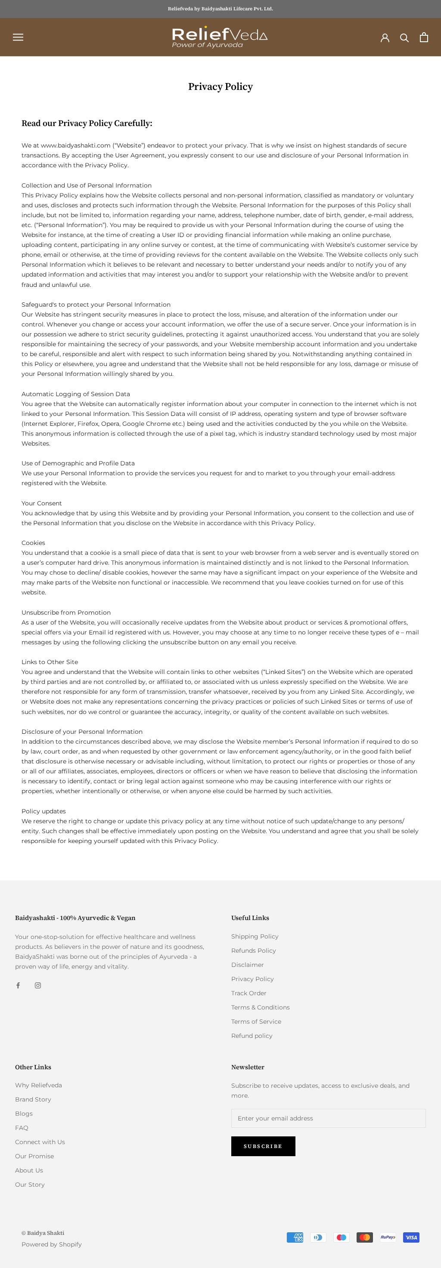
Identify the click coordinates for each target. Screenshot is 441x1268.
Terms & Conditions (260, 1007)
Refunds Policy (253, 950)
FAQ (21, 1128)
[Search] (404, 37)
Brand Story (33, 1099)
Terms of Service (256, 1021)
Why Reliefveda (38, 1085)
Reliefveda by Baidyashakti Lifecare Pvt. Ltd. (220, 9)
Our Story (30, 1184)
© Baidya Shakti (43, 1233)
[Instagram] (38, 985)
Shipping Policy (255, 936)
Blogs (24, 1113)
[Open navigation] (18, 37)
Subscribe (263, 1146)
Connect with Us (40, 1142)
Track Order (249, 993)
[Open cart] (424, 37)
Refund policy (252, 1036)
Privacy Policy (252, 979)
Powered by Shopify (52, 1244)
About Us (29, 1170)
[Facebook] (18, 985)
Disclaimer (247, 965)
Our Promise (34, 1156)
